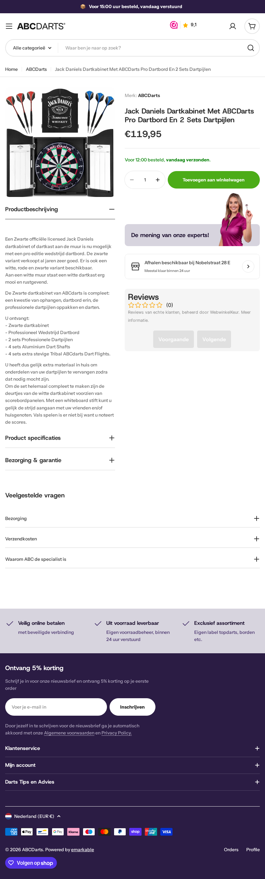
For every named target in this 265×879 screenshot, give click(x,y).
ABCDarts (36, 69)
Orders (231, 849)
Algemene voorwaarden (69, 733)
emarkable (82, 849)
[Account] (233, 26)
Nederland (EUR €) (34, 816)
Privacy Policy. (116, 733)
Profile (253, 849)
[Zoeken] (251, 48)
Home (11, 69)
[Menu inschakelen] (9, 26)
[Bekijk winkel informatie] (248, 266)
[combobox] (132, 48)
